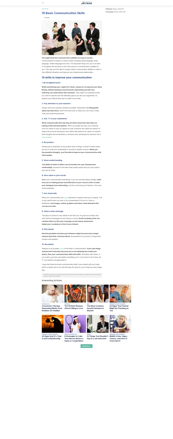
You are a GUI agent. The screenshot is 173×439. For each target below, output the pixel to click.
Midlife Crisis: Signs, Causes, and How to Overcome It (118, 338)
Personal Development (117, 334)
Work (88, 334)
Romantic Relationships (117, 304)
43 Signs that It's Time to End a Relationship (51, 337)
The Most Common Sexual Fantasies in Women (95, 308)
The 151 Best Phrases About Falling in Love (73, 307)
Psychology (45, 8)
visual (66, 197)
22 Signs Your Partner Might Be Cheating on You (119, 308)
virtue (62, 248)
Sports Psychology (70, 334)
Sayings (67, 304)
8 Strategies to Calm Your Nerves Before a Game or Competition (73, 338)
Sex (88, 304)
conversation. (47, 137)
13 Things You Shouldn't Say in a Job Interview (97, 337)
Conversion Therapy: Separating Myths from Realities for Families (52, 308)
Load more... (86, 346)
